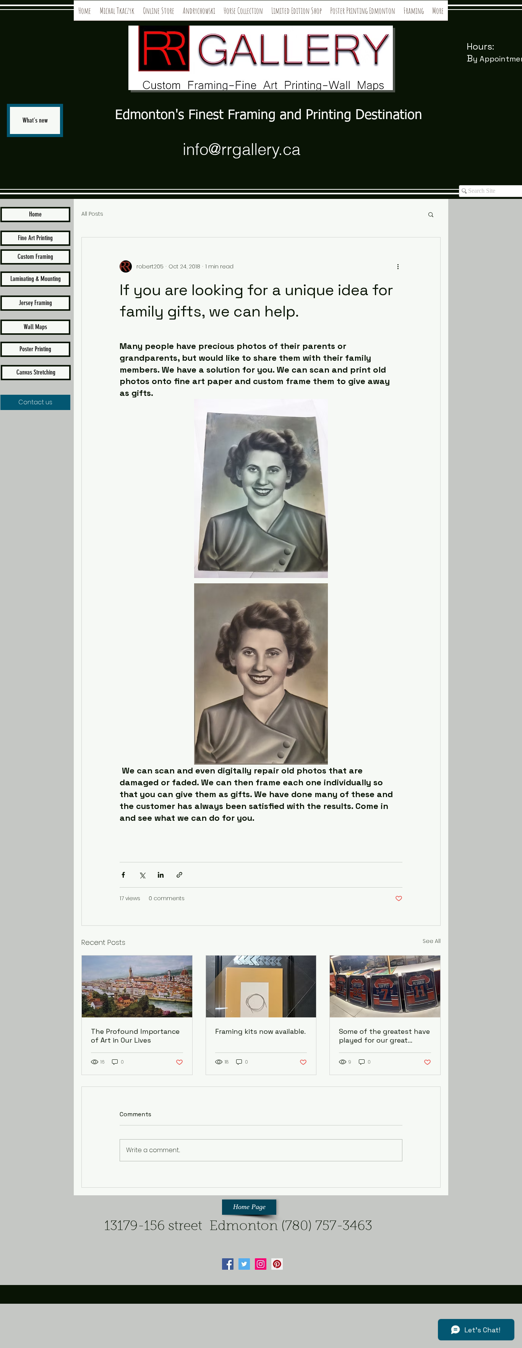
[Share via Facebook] (123, 874)
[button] (430, 214)
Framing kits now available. (260, 1031)
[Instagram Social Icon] (260, 1264)
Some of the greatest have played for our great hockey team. (384, 1035)
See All (432, 941)
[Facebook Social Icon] (227, 1264)
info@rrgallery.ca (241, 149)
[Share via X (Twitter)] (142, 874)
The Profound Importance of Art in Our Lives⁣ (135, 1035)
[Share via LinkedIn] (160, 874)
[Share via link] (179, 874)
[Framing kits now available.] (261, 986)
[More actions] (397, 266)
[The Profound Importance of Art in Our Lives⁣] (137, 986)
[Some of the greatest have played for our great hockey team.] (385, 986)
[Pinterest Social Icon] (277, 1264)
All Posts (92, 214)
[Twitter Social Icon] (244, 1264)
